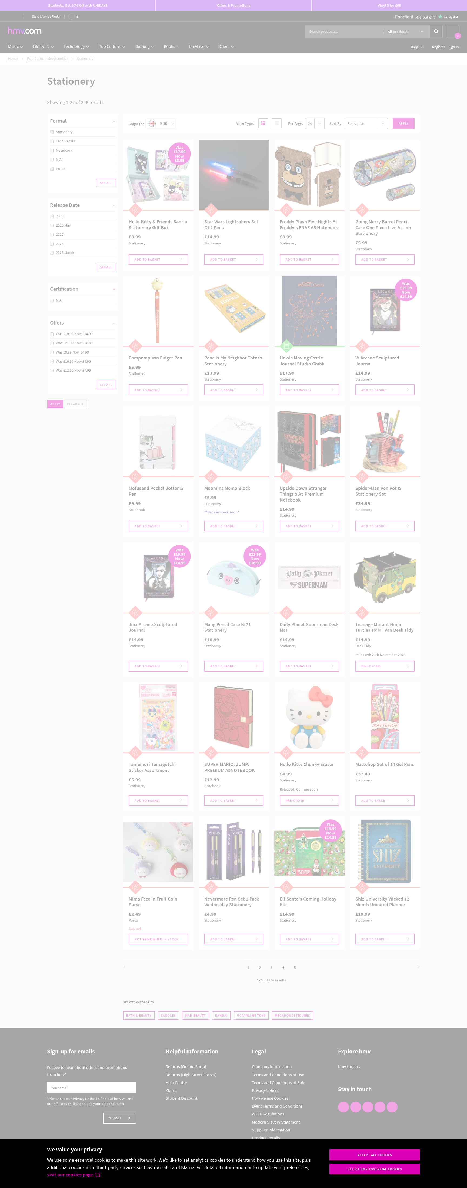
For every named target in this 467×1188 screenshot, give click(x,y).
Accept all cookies (375, 1155)
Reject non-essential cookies (375, 1169)
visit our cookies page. (70, 1174)
